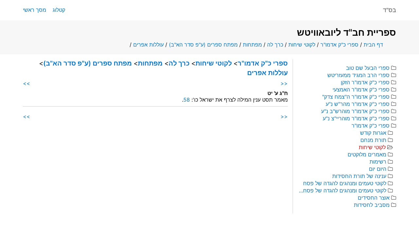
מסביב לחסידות (372, 205)
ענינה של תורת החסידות (359, 176)
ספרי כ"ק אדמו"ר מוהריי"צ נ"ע (356, 118)
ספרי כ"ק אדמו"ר (339, 44)
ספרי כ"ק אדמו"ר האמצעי (361, 89)
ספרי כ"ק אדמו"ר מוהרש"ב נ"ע (355, 111)
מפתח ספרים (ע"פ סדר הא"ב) (203, 44)
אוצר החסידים (374, 197)
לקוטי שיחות (301, 44)
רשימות (378, 161)
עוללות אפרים (148, 44)
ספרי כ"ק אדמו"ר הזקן (365, 82)
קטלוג (59, 10)
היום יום (377, 169)
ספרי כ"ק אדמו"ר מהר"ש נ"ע (358, 104)
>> (26, 83)
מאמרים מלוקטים (367, 154)
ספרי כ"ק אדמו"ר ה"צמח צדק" (356, 96)
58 (186, 99)
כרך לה (275, 44)
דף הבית (373, 44)
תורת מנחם (373, 140)
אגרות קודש (373, 132)
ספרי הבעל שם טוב (368, 68)
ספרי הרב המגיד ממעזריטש (358, 75)
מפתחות (252, 44)
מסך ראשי (34, 10)
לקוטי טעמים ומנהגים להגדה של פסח (344, 183)
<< (284, 83)
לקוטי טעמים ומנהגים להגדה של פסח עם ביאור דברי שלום (342, 190)
